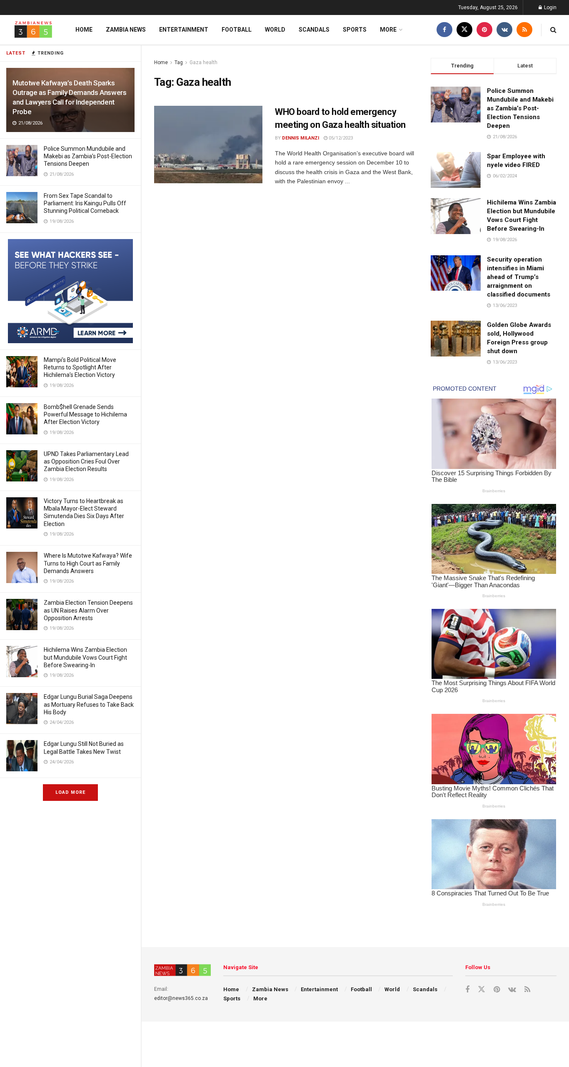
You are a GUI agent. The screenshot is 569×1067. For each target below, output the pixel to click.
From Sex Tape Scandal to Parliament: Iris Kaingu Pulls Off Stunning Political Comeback (85, 203)
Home (83, 29)
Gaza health (203, 62)
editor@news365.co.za (181, 998)
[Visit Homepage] (33, 29)
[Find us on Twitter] (464, 30)
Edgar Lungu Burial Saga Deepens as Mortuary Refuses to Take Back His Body (89, 704)
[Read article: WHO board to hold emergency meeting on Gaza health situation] (208, 144)
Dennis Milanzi (300, 138)
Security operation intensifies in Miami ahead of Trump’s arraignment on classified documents (518, 277)
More (388, 29)
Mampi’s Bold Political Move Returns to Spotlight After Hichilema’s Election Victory (80, 367)
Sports (355, 29)
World (275, 29)
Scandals (314, 29)
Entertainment (183, 29)
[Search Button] (553, 30)
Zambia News (126, 29)
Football (237, 29)
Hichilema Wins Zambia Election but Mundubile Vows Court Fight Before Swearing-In (85, 657)
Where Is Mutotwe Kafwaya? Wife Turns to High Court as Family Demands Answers (88, 563)
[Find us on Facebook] (444, 30)
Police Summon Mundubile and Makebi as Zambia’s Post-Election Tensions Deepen (88, 156)
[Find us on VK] (504, 30)
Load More (70, 792)
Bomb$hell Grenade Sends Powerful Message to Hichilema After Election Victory (85, 414)
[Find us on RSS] (524, 30)
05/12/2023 (340, 138)
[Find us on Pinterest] (484, 30)
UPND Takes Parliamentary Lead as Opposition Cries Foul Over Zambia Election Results (86, 461)
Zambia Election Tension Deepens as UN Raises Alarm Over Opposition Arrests (88, 610)
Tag (179, 62)
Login (550, 7)
